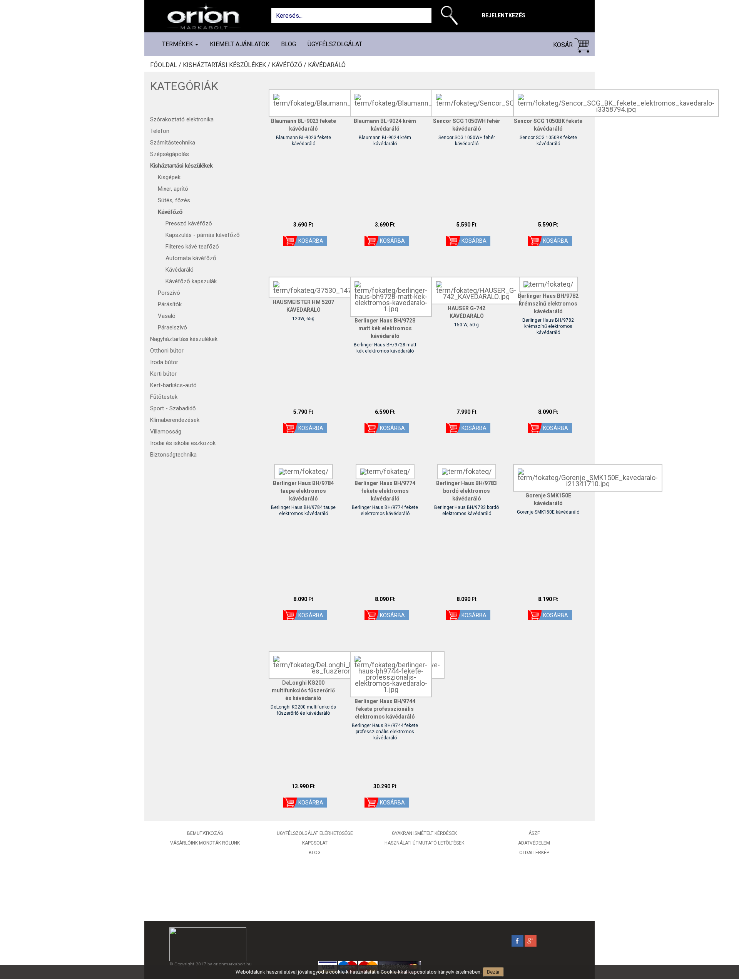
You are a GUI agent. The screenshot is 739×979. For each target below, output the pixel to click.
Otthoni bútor (167, 350)
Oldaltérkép (534, 852)
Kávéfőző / (290, 65)
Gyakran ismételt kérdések (424, 833)
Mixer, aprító (173, 188)
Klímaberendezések (174, 419)
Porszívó (169, 292)
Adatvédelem (534, 843)
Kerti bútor (163, 373)
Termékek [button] (178, 44)
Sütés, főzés (174, 200)
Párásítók (170, 304)
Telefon (159, 131)
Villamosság (165, 431)
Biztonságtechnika (173, 454)
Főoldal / (166, 65)
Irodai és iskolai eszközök (183, 443)
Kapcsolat (315, 843)
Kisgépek (169, 177)
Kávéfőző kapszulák (191, 281)
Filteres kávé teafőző (192, 246)
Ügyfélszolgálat (335, 44)
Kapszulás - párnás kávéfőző (203, 235)
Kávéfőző (170, 211)
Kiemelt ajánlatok (239, 44)
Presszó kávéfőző (189, 223)
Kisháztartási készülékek (181, 165)
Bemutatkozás (205, 833)
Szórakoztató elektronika (182, 119)
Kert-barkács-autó (173, 385)
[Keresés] (451, 17)
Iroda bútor (164, 362)
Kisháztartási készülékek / (227, 65)
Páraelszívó (172, 327)
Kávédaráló (327, 65)
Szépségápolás (169, 154)
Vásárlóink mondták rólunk (205, 843)
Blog (288, 44)
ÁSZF (534, 833)
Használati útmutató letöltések (424, 843)
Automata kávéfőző (191, 258)
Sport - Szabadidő (173, 408)
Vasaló (167, 315)
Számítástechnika (172, 142)
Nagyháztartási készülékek (183, 339)
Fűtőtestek (163, 396)
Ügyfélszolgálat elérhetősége (315, 833)
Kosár (563, 45)
